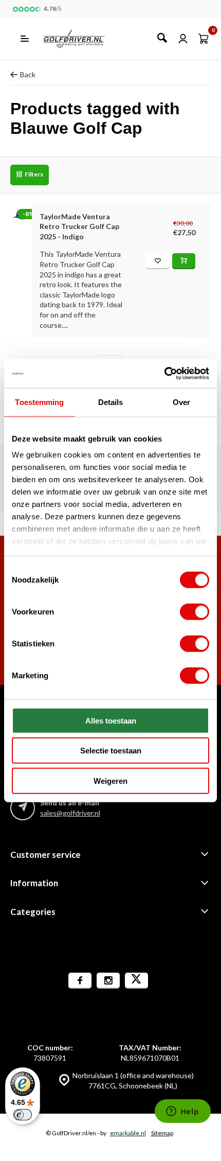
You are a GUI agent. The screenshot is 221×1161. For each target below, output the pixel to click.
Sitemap (162, 1133)
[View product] (183, 261)
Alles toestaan (110, 720)
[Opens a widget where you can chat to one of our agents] (182, 1112)
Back (27, 74)
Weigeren (110, 780)
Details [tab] (110, 401)
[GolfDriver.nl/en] (85, 38)
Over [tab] (181, 401)
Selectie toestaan (110, 750)
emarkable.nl (128, 1133)
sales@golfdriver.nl (70, 812)
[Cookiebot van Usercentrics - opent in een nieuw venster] (164, 373)
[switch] (194, 611)
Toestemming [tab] (39, 401)
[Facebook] (79, 981)
